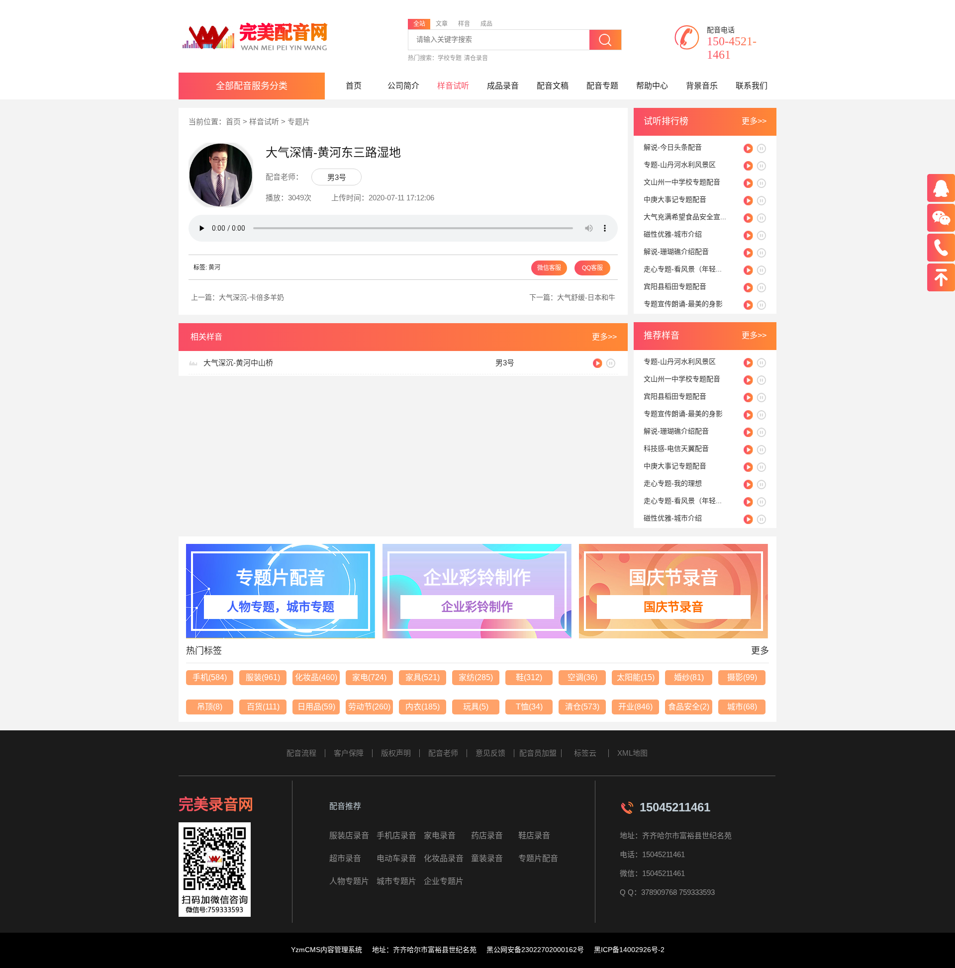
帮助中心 (652, 86)
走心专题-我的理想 (673, 483)
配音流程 (301, 753)
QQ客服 (592, 267)
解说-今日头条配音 (673, 147)
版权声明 (396, 753)
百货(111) (263, 707)
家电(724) (369, 677)
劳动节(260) (369, 707)
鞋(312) (529, 677)
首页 (354, 86)
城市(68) (742, 707)
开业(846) (635, 707)
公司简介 (403, 86)
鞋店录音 (534, 835)
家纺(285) (476, 677)
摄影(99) (742, 677)
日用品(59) (316, 707)
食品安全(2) (688, 707)
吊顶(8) (209, 707)
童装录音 (487, 858)
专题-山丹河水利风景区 (680, 165)
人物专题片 (349, 881)
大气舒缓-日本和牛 (586, 297)
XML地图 (632, 753)
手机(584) (209, 677)
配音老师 (443, 753)
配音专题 (602, 86)
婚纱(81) (689, 677)
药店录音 (487, 835)
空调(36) (582, 677)
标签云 (585, 753)
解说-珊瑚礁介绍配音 (676, 252)
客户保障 (349, 753)
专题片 (298, 121)
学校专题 (450, 58)
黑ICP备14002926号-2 (629, 950)
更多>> (754, 121)
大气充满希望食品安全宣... (685, 217)
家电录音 (440, 835)
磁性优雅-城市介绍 (673, 234)
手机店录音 (396, 835)
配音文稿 (553, 86)
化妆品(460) (316, 677)
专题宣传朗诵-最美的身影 (683, 304)
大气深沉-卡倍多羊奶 (251, 297)
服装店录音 (349, 835)
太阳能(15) (636, 677)
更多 (760, 651)
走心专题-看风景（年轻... (683, 269)
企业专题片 (444, 881)
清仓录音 (476, 58)
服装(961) (263, 677)
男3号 (336, 177)
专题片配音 (538, 858)
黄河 (214, 267)
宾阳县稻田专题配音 (675, 286)
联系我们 (751, 86)
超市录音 (345, 858)
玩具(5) (475, 707)
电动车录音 (396, 858)
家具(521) (422, 677)
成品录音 (503, 86)
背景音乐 (702, 86)
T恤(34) (529, 707)
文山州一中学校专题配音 (682, 182)
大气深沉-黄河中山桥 (238, 362)
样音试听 (453, 86)
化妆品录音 (444, 858)
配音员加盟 (538, 753)
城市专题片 (396, 881)
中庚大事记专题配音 (675, 199)
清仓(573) (582, 707)
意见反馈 (490, 753)
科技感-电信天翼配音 (676, 448)
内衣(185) (422, 707)
